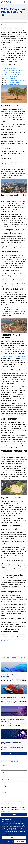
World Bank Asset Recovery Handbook (14, 356)
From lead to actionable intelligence (13, 74)
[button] (26, 2)
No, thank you (20, 841)
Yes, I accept (14, 837)
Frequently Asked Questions (11, 84)
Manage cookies (7, 841)
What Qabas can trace (9, 68)
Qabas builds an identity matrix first (13, 70)
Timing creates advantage (10, 76)
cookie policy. (6, 834)
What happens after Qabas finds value (14, 80)
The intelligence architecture (11, 72)
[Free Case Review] (6, 641)
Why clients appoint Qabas (11, 82)
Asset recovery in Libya (16, 459)
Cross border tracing (9, 78)
